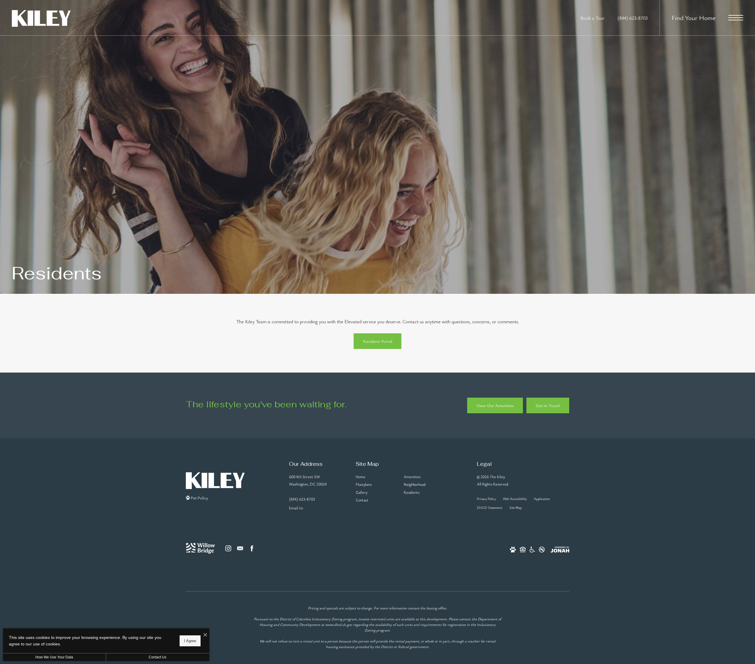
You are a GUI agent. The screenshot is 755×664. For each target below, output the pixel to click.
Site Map (515, 507)
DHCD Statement (489, 507)
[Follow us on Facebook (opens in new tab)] (252, 548)
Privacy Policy (486, 498)
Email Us (296, 508)
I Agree (190, 640)
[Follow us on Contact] (240, 548)
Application (542, 498)
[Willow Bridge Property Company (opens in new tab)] (200, 548)
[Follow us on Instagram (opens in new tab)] (228, 548)
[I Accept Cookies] (205, 635)
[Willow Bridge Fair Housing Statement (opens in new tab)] (523, 548)
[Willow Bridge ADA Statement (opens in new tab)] (532, 548)
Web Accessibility (515, 498)
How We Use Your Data (54, 657)
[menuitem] (375, 477)
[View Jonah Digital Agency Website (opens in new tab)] (560, 548)
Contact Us (157, 657)
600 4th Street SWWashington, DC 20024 (308, 480)
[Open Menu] (735, 17)
